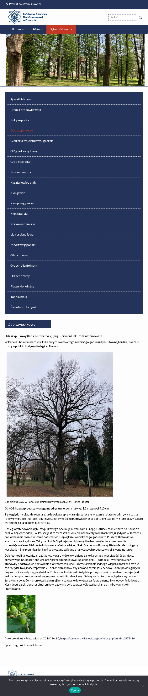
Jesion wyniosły (20, 172)
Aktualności (18, 29)
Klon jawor (17, 193)
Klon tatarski (19, 213)
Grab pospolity (20, 161)
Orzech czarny (20, 276)
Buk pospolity (19, 120)
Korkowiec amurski (23, 224)
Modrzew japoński (22, 245)
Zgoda (75, 690)
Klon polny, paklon (22, 203)
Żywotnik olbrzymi (23, 307)
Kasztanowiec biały (23, 182)
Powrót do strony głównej (24, 3)
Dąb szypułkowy (21, 130)
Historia (38, 29)
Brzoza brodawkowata (25, 109)
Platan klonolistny (22, 286)
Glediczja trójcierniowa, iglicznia (31, 140)
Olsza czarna (19, 255)
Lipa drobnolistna (22, 234)
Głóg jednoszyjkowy (24, 151)
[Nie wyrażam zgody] (143, 686)
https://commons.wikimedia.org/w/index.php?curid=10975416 (97, 638)
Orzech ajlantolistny (23, 265)
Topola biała (18, 296)
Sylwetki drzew (59, 29)
